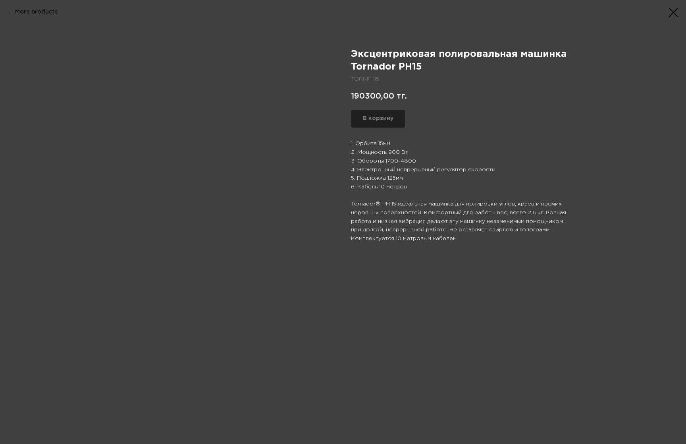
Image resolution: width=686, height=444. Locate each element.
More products (36, 12)
